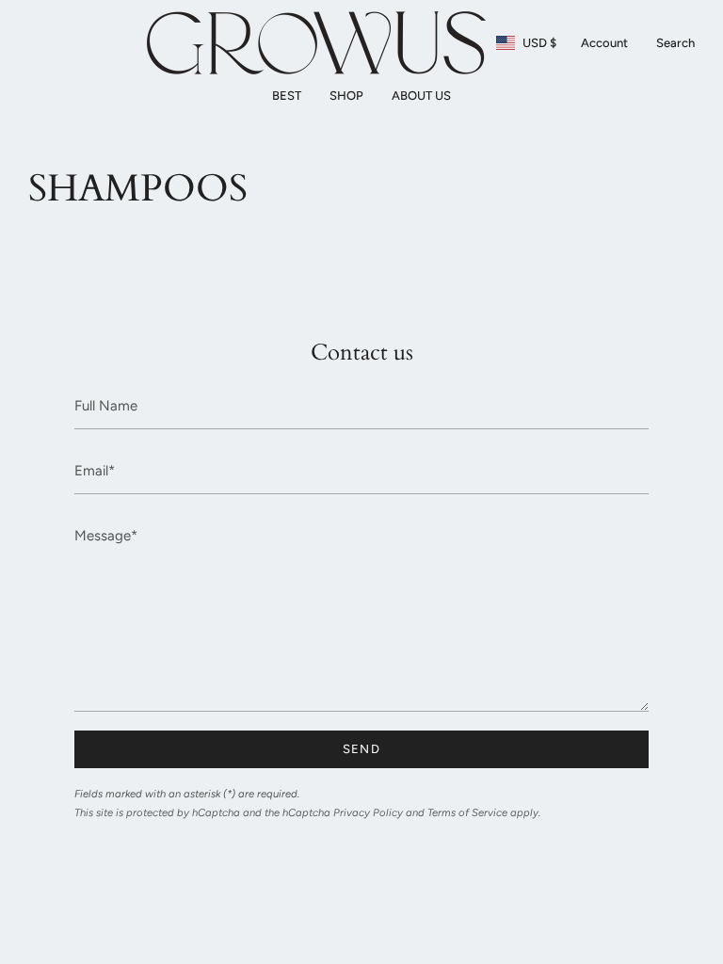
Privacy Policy (368, 812)
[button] (346, 96)
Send (361, 749)
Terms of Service (467, 812)
